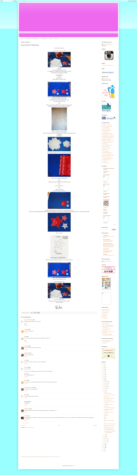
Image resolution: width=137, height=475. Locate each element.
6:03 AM (25, 325)
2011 (104, 378)
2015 (104, 371)
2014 (104, 373)
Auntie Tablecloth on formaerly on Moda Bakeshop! (109, 432)
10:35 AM (26, 383)
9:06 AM (25, 363)
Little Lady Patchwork (107, 309)
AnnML (25, 416)
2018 (104, 366)
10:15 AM (26, 376)
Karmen (25, 380)
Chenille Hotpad (106, 132)
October (105, 385)
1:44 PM (25, 412)
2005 (104, 451)
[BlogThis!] (35, 312)
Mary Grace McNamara (28, 320)
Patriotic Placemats (106, 146)
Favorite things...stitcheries (108, 404)
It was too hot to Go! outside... (109, 395)
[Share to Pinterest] (39, 312)
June (105, 392)
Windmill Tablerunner (107, 159)
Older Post (95, 425)
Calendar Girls (106, 406)
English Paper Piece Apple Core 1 (108, 135)
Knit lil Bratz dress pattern (107, 142)
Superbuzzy (105, 316)
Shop (51, 38)
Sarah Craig (26, 346)
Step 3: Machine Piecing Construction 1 (107, 329)
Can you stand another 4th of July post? (109, 402)
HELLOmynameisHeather (107, 243)
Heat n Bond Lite (59, 74)
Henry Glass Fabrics (106, 239)
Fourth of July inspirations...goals (109, 424)
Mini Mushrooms (106, 311)
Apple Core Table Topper (107, 126)
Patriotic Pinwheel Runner (107, 145)
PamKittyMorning (106, 193)
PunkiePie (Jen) (27, 409)
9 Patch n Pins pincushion (107, 125)
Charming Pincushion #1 (107, 130)
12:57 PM (25, 390)
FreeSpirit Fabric (106, 249)
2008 (104, 445)
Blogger (73, 465)
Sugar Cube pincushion (107, 157)
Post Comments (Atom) (30, 427)
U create (104, 209)
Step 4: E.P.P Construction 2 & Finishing (108, 332)
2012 (104, 376)
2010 (104, 380)
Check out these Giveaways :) (109, 425)
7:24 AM (26, 349)
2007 (104, 447)
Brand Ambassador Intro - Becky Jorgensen (108, 237)
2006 (104, 449)
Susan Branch (105, 318)
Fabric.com (105, 313)
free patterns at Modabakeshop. (32, 38)
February (105, 440)
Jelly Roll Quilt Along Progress (109, 427)
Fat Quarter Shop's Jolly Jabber (108, 168)
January (105, 441)
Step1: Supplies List (106, 323)
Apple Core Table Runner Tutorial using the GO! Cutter (110, 429)
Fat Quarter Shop (106, 312)
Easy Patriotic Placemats (108, 400)
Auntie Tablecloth (106, 127)
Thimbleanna (105, 212)
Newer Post (23, 425)
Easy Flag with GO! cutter (107, 133)
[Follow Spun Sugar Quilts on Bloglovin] (108, 73)
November (106, 383)
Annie (25, 360)
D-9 (104, 422)
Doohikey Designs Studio (107, 251)
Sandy (25, 394)
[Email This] (34, 312)
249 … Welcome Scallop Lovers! (108, 255)
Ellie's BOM (105, 315)
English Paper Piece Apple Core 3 (108, 138)
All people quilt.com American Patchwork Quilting (108, 341)
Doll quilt (104, 343)
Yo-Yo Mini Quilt (106, 162)
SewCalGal (26, 367)
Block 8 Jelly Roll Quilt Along (109, 407)
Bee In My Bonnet (106, 184)
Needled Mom (26, 353)
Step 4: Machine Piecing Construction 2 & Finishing (108, 334)
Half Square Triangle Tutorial (108, 141)
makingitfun (105, 235)
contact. (56, 38)
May (105, 434)
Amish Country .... (107, 396)
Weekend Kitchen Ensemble (108, 158)
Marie (25, 336)
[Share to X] (36, 312)
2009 (104, 444)
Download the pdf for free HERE (59, 50)
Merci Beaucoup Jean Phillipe (109, 420)
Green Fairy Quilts (106, 196)
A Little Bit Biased (106, 199)
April (105, 436)
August (105, 388)
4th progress (106, 413)
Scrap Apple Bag (106, 151)
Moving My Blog (106, 252)
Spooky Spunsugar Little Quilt (108, 155)
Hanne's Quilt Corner (107, 215)
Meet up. (105, 417)
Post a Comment (26, 423)
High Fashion (106, 415)
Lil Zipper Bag (105, 143)
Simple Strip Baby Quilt (107, 152)
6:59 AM (25, 332)
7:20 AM (26, 342)
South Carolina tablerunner (108, 154)
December (106, 381)
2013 (104, 374)
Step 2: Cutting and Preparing (108, 325)
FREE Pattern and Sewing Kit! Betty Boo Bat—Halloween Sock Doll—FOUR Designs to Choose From (109, 246)
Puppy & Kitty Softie (106, 148)
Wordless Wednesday (107, 393)
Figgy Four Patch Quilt (107, 139)
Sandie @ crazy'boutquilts (28, 387)
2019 (104, 364)
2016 (104, 369)
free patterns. (44, 38)
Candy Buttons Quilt (106, 129)
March (105, 438)
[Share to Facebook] (38, 312)
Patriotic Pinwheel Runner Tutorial (108, 410)
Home (21, 38)
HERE (64, 260)
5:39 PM (25, 398)
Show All (114, 224)
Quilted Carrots (105, 149)
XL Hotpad (105, 161)
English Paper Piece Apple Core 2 (108, 136)
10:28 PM (25, 405)
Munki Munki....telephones (109, 412)
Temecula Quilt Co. (106, 174)
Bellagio (105, 418)
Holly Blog (105, 254)
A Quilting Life (106, 171)
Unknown (26, 329)
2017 (104, 367)
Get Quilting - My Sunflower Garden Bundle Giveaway (108, 241)
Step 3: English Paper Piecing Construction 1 (108, 327)
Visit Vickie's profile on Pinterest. (107, 65)
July (105, 390)
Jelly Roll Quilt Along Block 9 (109, 398)
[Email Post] (31, 312)
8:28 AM (25, 356)
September (106, 386)
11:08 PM (25, 420)
